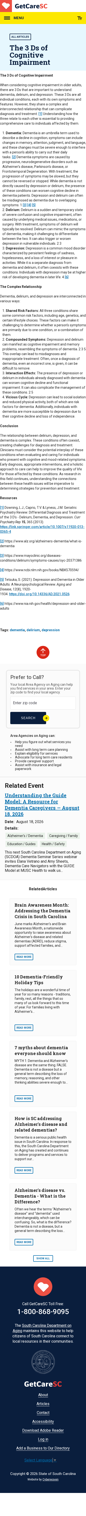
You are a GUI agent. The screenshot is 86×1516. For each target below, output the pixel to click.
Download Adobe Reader (43, 1430)
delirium (33, 630)
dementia (17, 630)
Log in (43, 1439)
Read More (23, 956)
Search (28, 718)
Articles (43, 1403)
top (43, 655)
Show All (43, 1258)
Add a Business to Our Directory (43, 1448)
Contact (43, 1412)
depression (51, 630)
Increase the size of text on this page (79, 18)
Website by (43, 1479)
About (43, 1395)
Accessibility (43, 1421)
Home (23, 6)
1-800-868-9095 (43, 1311)
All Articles (20, 36)
